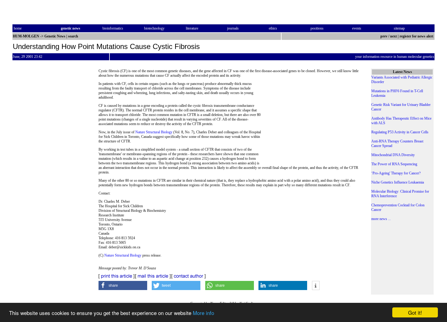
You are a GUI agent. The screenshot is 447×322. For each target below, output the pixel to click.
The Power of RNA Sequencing (394, 164)
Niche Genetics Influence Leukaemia (397, 182)
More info (203, 313)
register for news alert (417, 36)
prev (383, 36)
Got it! (415, 312)
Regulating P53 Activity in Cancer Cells (399, 132)
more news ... (381, 219)
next (393, 36)
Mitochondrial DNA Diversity (393, 155)
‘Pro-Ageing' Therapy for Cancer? (396, 173)
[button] (123, 285)
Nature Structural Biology (153, 132)
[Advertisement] (312, 123)
